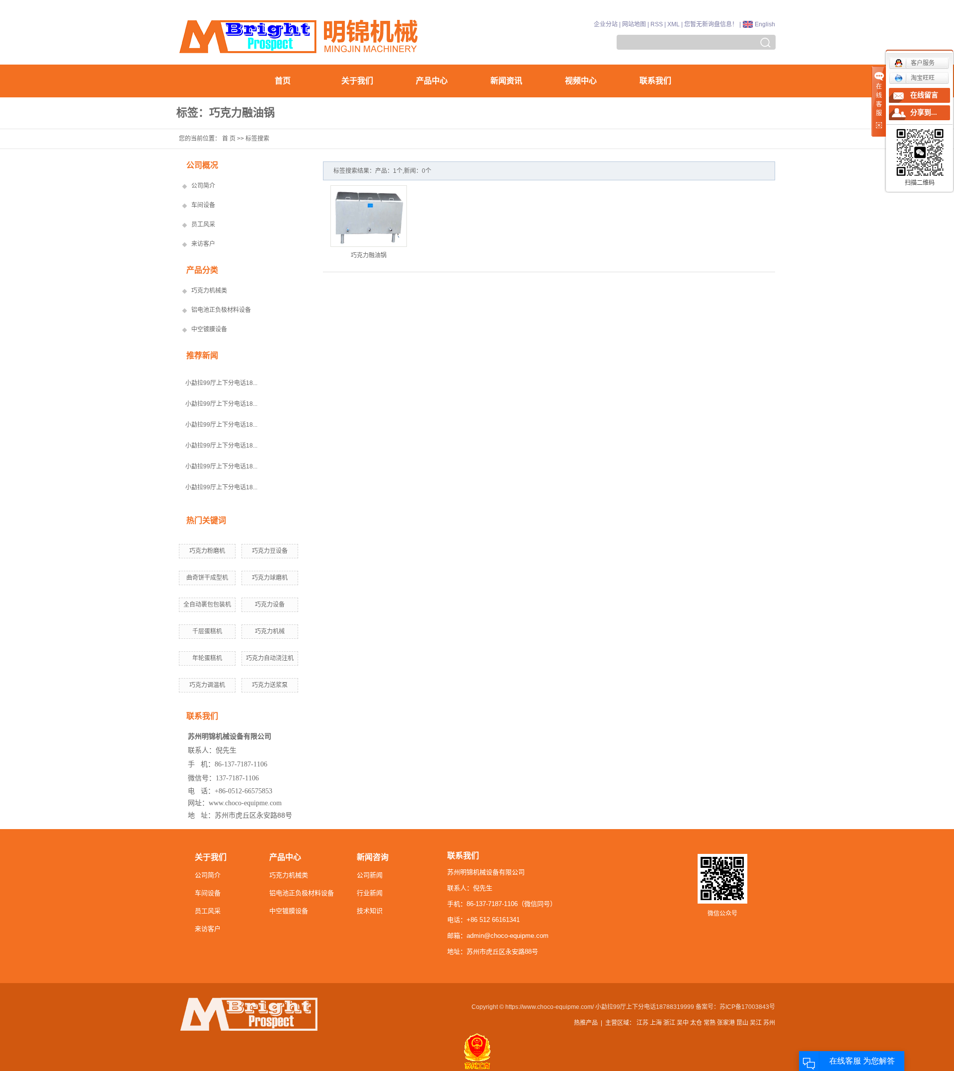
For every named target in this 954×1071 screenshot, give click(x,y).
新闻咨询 (373, 857)
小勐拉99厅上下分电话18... (221, 383)
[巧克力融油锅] (368, 216)
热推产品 (586, 1022)
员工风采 (203, 224)
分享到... (923, 112)
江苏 (642, 1022)
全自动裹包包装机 (207, 604)
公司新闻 (370, 875)
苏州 (769, 1022)
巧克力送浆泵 (270, 685)
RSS (656, 24)
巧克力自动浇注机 (270, 658)
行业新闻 (370, 893)
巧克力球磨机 (270, 577)
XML (673, 24)
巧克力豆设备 (270, 550)
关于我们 (357, 80)
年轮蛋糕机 (207, 658)
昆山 (742, 1022)
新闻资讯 (506, 80)
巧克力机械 (270, 631)
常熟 (710, 1022)
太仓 (696, 1022)
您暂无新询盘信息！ (711, 24)
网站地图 (634, 24)
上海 (656, 1022)
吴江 (756, 1022)
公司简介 (203, 185)
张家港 (726, 1022)
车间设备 (203, 205)
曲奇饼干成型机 (207, 577)
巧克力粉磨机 (207, 550)
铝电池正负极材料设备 (221, 309)
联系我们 (655, 80)
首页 (283, 80)
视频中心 (581, 80)
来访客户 (203, 243)
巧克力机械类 (209, 290)
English (765, 24)
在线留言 (924, 95)
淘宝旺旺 (923, 78)
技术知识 (370, 911)
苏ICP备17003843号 (747, 1006)
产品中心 (432, 80)
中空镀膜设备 (209, 329)
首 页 (229, 138)
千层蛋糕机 (207, 631)
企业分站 (606, 24)
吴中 (683, 1022)
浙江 (669, 1022)
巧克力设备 (270, 604)
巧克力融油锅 (369, 255)
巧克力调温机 (207, 685)
